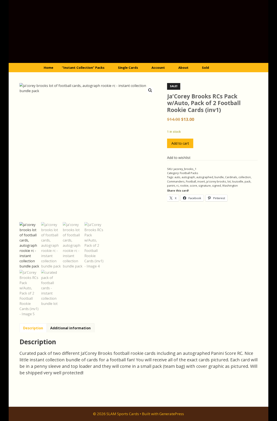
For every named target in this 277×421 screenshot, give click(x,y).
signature (204, 185)
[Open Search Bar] (231, 67)
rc (177, 185)
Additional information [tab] (70, 328)
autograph (188, 177)
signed (216, 185)
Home (48, 67)
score (193, 185)
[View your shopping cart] (219, 67)
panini (171, 185)
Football (191, 181)
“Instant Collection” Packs (83, 67)
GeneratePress (171, 413)
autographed (204, 177)
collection (244, 177)
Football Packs (189, 173)
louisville (237, 181)
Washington (230, 185)
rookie (184, 185)
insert (201, 181)
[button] (150, 90)
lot (229, 181)
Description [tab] (33, 328)
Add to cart (180, 143)
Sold (205, 67)
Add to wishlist (178, 157)
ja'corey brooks (216, 181)
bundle (219, 177)
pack (248, 181)
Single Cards (128, 67)
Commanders (176, 181)
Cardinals (231, 177)
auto (177, 177)
